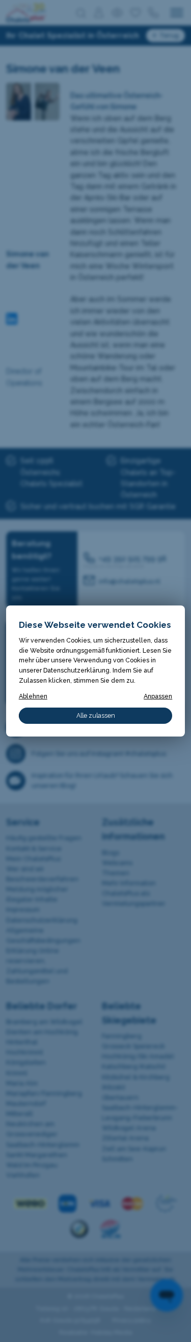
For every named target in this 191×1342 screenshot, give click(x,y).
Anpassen (158, 696)
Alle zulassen (95, 715)
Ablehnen (33, 696)
